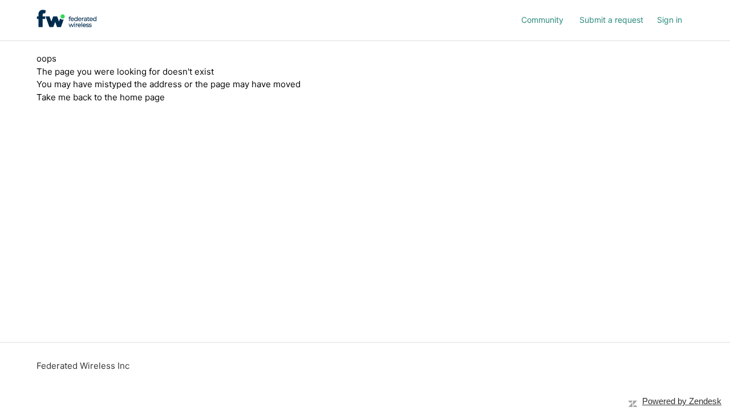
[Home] (66, 18)
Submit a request (611, 20)
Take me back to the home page (100, 97)
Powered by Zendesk (681, 401)
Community (542, 20)
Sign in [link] (669, 20)
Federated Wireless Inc (82, 365)
